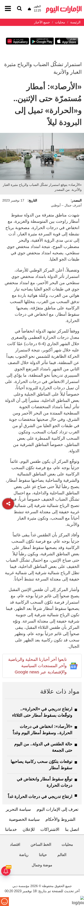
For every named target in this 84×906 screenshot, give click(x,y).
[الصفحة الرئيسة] (64, 7)
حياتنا (43, 855)
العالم (61, 855)
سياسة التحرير (18, 809)
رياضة (23, 855)
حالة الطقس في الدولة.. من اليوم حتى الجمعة (43, 747)
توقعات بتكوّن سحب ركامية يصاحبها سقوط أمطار (41, 764)
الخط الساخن (41, 844)
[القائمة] (19, 8)
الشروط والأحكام (60, 819)
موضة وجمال (42, 865)
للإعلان (29, 829)
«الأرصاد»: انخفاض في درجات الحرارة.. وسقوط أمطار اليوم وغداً (42, 729)
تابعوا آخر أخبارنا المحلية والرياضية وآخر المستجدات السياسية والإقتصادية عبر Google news (37, 665)
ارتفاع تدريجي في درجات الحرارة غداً (40, 796)
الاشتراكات (49, 829)
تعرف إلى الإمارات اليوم (57, 809)
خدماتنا (11, 829)
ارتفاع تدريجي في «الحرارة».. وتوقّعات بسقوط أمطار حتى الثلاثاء (42, 712)
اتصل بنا (72, 829)
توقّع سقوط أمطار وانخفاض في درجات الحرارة (44, 782)
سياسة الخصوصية (24, 819)
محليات (67, 844)
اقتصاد (15, 844)
